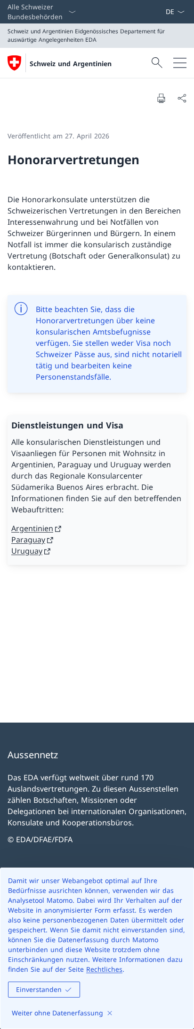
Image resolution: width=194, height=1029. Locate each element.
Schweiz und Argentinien (71, 63)
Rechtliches (104, 969)
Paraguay (28, 539)
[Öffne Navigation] (180, 62)
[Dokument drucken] (161, 98)
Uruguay (26, 551)
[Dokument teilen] (181, 98)
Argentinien (32, 528)
